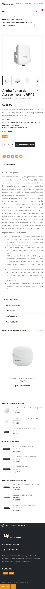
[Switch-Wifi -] (8, 3)
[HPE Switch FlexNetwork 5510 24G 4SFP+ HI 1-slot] (6, 487)
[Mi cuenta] (36, 11)
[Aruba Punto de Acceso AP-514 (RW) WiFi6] (6, 410)
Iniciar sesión (38, 3)
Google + (17, 156)
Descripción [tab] (11, 165)
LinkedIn (12, 156)
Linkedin (17, 549)
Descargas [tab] (10, 311)
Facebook (4, 156)
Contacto (28, 3)
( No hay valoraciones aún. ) (22, 98)
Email (21, 156)
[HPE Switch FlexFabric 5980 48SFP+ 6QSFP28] (6, 507)
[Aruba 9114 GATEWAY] (6, 469)
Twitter (8, 156)
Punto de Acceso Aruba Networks (15, 127)
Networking (7, 125)
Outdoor (15, 125)
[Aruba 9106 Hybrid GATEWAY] (6, 448)
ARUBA (9, 132)
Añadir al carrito (26, 145)
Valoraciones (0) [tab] (13, 299)
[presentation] (3, 55)
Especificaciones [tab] (13, 305)
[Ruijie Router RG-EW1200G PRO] (6, 431)
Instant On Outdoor (32, 122)
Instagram (13, 549)
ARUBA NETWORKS (17, 122)
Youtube (8, 549)
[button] (23, 330)
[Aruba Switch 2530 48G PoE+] (6, 497)
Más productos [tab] (12, 322)
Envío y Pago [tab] (11, 316)
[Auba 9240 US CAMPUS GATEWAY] (6, 459)
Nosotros (19, 3)
